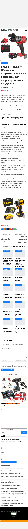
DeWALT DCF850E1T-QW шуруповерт (9, 500)
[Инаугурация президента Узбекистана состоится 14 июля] (8, 287)
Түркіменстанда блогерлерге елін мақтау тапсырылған (6, 239)
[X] (8, 229)
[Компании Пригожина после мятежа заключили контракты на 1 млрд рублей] (8, 304)
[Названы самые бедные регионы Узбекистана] (8, 272)
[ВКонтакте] (2, 229)
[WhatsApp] (14, 229)
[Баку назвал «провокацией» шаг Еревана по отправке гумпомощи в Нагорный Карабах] (20, 253)
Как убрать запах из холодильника (9, 488)
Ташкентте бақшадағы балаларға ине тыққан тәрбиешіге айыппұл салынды (22, 239)
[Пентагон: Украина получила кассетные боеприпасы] (20, 272)
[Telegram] (16, 229)
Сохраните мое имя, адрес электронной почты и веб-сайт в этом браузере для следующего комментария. (14, 366)
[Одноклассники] (4, 229)
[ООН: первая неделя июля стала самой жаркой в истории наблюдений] (20, 321)
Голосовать (13, 462)
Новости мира (6, 250)
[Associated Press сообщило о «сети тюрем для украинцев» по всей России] (20, 287)
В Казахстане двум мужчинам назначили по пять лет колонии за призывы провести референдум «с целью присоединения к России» (13, 493)
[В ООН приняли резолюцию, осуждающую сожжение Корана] (8, 321)
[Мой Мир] (6, 229)
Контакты (14, 516)
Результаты (5, 462)
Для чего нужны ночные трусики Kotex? (11, 485)
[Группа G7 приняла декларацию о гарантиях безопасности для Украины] (20, 304)
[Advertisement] (14, 14)
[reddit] (10, 229)
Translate (11, 429)
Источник (3, 194)
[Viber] (12, 229)
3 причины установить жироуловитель (10, 473)
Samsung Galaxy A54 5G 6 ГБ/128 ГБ (9, 497)
